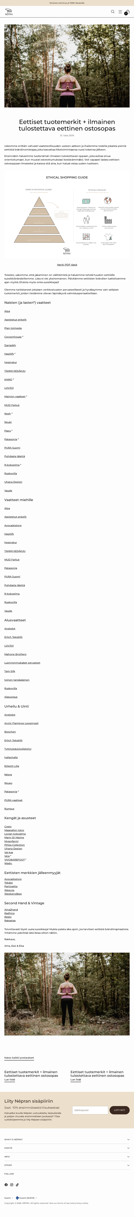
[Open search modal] (112, 11)
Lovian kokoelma (15, 833)
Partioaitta (10, 886)
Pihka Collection (14, 845)
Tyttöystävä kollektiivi (17, 748)
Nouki (8, 422)
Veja (7, 856)
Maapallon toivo (14, 830)
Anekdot (9, 628)
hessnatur (10, 362)
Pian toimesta (13, 328)
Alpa (7, 311)
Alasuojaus (10, 696)
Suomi (7, 1198)
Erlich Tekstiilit (13, 637)
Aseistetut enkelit (15, 319)
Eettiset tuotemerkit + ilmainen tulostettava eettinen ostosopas (31, 1074)
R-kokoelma (11, 465)
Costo (8, 826)
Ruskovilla (10, 473)
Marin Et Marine (14, 837)
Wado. (8, 863)
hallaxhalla (10, 757)
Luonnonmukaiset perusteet (22, 662)
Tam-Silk (9, 671)
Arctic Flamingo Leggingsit (21, 723)
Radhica (9, 913)
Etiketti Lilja (11, 766)
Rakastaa (9, 920)
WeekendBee (13, 893)
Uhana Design (13, 482)
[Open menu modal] (120, 11)
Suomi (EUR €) (27, 1198)
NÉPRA (25, 1203)
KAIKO (8, 379)
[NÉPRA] (8, 11)
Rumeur (9, 808)
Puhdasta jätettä (14, 456)
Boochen (10, 731)
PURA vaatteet (13, 800)
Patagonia (10, 439)
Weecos (9, 890)
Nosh (7, 413)
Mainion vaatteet (14, 396)
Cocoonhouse (12, 336)
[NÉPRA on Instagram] (12, 1185)
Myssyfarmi (11, 841)
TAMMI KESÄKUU (14, 371)
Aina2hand (11, 909)
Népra (8, 774)
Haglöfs (9, 353)
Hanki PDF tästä (67, 264)
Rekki (8, 916)
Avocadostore (12, 525)
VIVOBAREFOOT (14, 859)
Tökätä (8, 882)
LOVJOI (9, 388)
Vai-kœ (8, 852)
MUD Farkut (11, 405)
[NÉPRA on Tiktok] (18, 1185)
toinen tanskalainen (16, 679)
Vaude (8, 490)
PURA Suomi (12, 447)
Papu (7, 430)
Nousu (8, 783)
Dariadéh (10, 345)
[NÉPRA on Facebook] (6, 1185)
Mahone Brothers (15, 654)
